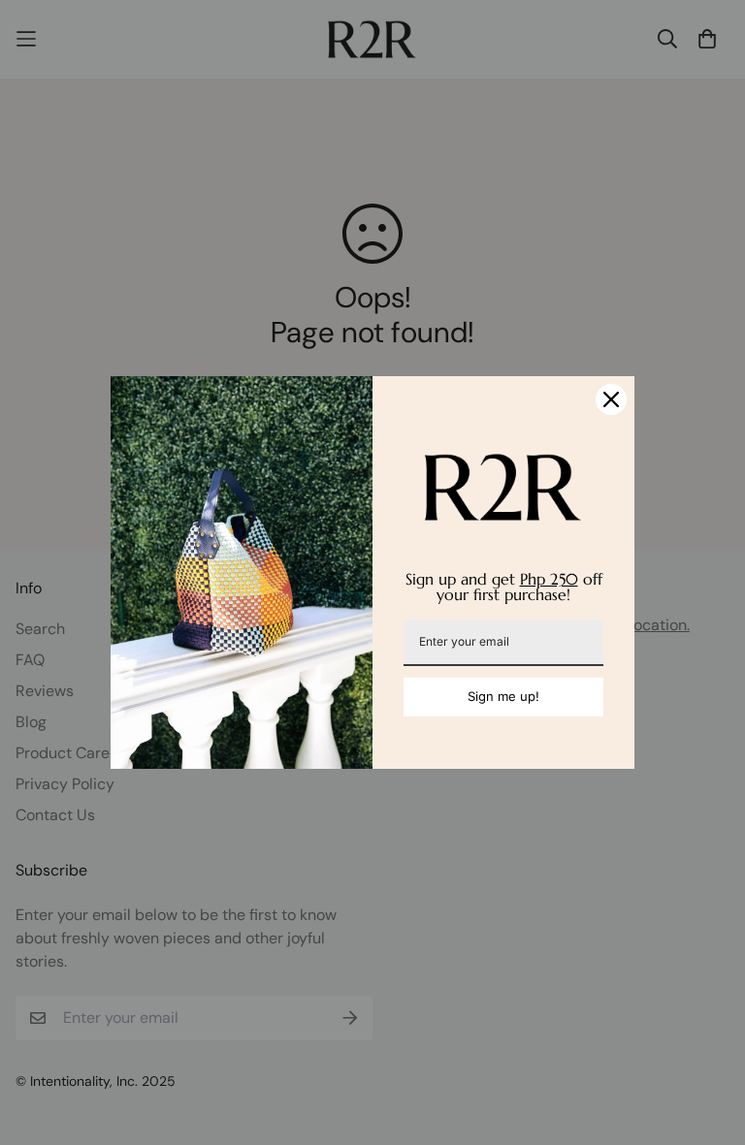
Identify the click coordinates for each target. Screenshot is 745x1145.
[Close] (611, 399)
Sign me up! (503, 696)
